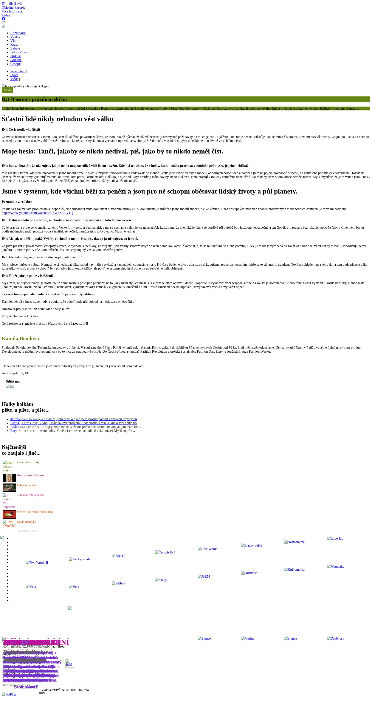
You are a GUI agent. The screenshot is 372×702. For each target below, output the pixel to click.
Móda (8, 90)
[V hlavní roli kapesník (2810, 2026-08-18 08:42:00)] (9, 507)
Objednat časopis (13, 7)
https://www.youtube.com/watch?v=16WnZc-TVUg (37, 213)
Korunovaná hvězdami (31, 475)
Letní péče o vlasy (28, 462)
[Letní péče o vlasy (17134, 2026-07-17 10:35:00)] (9, 470)
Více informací (12, 11)
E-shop (6, 15)
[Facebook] (12, 387)
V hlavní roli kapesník (30, 495)
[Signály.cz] (7, 387)
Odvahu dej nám (27, 485)
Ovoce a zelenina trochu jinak (35, 511)
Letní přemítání (26, 521)
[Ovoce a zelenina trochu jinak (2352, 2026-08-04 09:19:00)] (9, 517)
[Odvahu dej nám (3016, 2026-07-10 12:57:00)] (9, 491)
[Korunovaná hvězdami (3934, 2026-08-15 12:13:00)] (9, 481)
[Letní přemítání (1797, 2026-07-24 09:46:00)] (9, 526)
